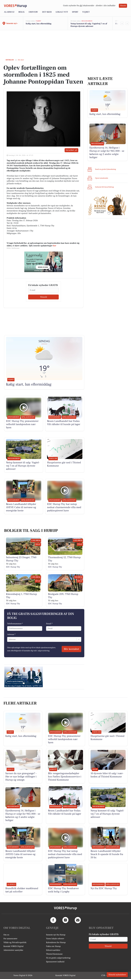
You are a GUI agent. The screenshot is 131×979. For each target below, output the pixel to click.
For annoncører (10, 938)
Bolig (21, 12)
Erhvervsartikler (53, 950)
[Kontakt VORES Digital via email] (78, 920)
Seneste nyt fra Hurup (55, 934)
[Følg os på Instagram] (65, 920)
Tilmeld (123, 5)
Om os (6, 934)
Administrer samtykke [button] (13, 950)
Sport (75, 12)
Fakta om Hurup (53, 946)
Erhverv (33, 12)
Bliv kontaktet (71, 649)
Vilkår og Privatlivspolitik (14, 942)
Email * (49, 623)
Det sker (47, 12)
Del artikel (70, 150)
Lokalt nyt (62, 12)
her (54, 245)
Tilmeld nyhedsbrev (117, 974)
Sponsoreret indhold (55, 961)
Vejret (86, 12)
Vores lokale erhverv (55, 938)
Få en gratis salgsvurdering (58, 958)
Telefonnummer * (15, 623)
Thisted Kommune (54, 954)
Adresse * (11, 634)
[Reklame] (43, 262)
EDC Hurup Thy (13, 567)
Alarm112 (9, 12)
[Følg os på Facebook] (53, 920)
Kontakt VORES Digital (13, 946)
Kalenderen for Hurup (56, 942)
